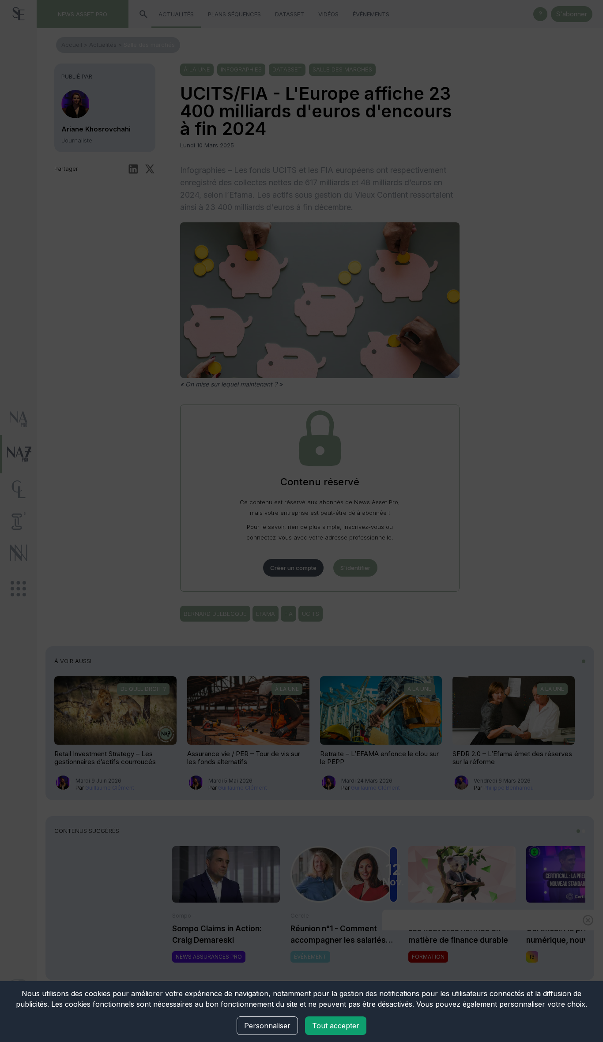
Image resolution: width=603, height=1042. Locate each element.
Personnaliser (267, 1025)
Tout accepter (335, 1025)
